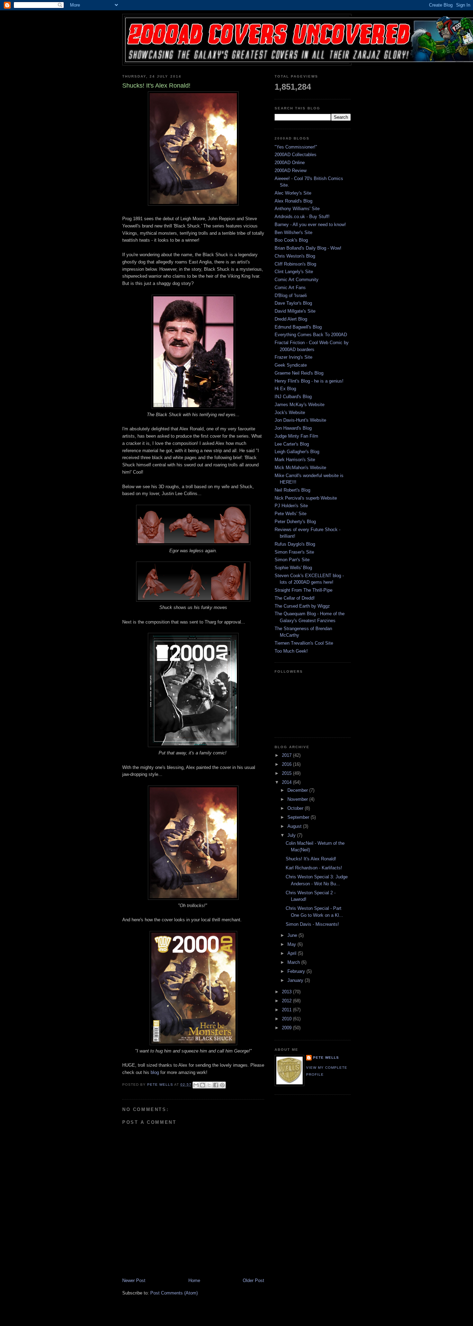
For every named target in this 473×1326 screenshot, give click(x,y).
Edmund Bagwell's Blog (298, 327)
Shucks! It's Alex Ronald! (311, 858)
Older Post (253, 1280)
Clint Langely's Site (294, 271)
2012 (287, 1000)
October (296, 808)
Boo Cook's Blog (291, 240)
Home (194, 1280)
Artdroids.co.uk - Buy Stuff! (302, 216)
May (292, 944)
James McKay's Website (299, 404)
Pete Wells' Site (290, 513)
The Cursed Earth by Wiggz (302, 606)
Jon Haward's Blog (293, 428)
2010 (287, 1018)
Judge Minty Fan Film (296, 436)
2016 (287, 764)
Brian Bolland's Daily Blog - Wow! (308, 248)
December (298, 790)
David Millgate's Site (295, 311)
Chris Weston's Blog (295, 256)
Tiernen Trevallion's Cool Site (304, 643)
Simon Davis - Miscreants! (312, 924)
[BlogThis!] (202, 1085)
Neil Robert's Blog (292, 490)
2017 (287, 755)
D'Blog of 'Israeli (291, 295)
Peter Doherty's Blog (295, 521)
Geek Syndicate (291, 365)
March (294, 962)
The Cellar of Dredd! (295, 598)
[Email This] (196, 1085)
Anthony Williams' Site (297, 208)
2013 (287, 991)
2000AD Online (290, 162)
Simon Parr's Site (292, 559)
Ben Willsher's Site (293, 232)
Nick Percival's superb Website (306, 498)
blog (154, 1072)
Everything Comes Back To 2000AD (311, 334)
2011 (287, 1009)
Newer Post (133, 1280)
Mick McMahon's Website (300, 467)
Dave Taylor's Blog (293, 303)
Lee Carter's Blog (292, 444)
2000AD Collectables (295, 154)
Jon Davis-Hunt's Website (300, 420)
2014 (287, 782)
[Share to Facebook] (215, 1085)
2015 (287, 773)
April (292, 953)
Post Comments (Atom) (174, 1293)
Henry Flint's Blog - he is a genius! (309, 381)
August (295, 826)
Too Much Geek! (291, 651)
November (298, 799)
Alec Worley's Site (293, 193)
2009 (287, 1027)
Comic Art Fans (290, 287)
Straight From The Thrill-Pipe (303, 590)
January (296, 980)
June (292, 935)
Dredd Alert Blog (291, 319)
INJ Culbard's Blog (293, 396)
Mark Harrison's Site (295, 459)
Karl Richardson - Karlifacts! (314, 867)
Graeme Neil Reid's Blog (299, 373)
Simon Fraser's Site (294, 552)
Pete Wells (326, 1057)
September (299, 817)
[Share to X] (209, 1085)
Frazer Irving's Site (293, 357)
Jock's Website (290, 412)
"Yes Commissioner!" (296, 147)
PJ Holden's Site (291, 505)
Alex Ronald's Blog (293, 201)
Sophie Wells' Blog (293, 567)
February (296, 971)
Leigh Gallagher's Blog (297, 451)
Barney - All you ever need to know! (310, 224)
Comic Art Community (297, 279)
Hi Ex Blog (285, 388)
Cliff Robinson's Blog (295, 264)
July (292, 835)
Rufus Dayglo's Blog (295, 544)
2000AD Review (290, 170)
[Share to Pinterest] (222, 1085)
